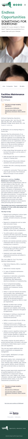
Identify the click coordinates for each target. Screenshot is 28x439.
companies (9, 86)
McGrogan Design (18, 436)
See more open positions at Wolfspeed (14, 403)
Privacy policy (11, 417)
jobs (3, 86)
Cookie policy (17, 417)
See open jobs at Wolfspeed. (12, 108)
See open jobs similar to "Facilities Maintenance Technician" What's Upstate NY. (15, 111)
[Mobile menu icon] (25, 4)
